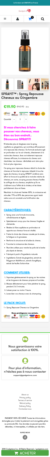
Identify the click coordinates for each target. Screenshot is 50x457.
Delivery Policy (25, 406)
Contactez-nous (25, 409)
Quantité (7, 119)
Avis (27, 107)
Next (46, 84)
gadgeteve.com (42, 449)
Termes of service (25, 400)
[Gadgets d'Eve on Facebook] (25, 437)
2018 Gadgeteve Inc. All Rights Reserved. (18, 449)
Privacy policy (25, 397)
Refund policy (25, 403)
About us (25, 394)
